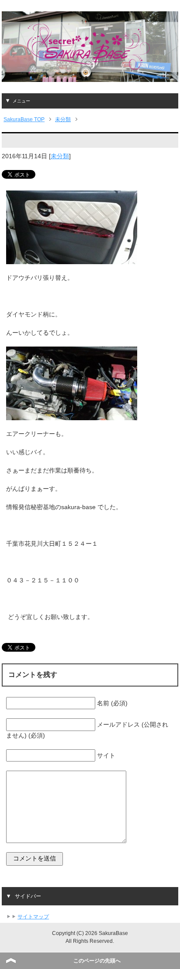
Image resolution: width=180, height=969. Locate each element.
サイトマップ (33, 917)
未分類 (60, 156)
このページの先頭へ (97, 961)
